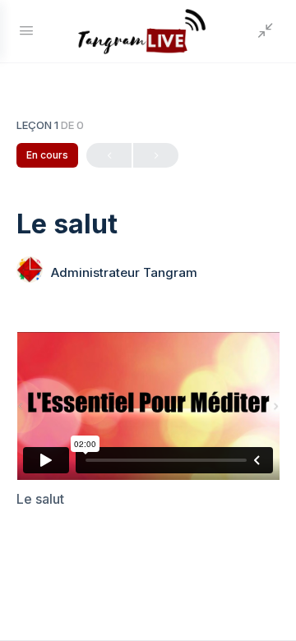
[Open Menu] (26, 30)
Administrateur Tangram (124, 272)
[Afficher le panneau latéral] (261, 31)
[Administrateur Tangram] (29, 271)
